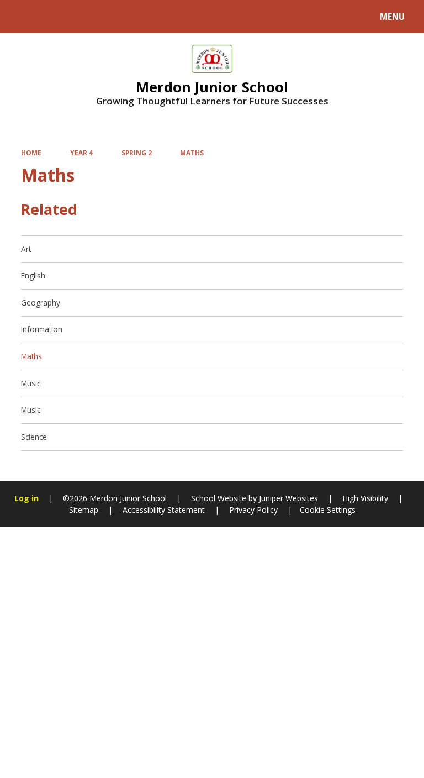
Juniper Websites (287, 498)
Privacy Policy (253, 509)
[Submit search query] (139, 15)
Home (31, 152)
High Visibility (365, 498)
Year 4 (81, 152)
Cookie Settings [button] (328, 509)
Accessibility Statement (164, 509)
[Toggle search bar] (22, 16)
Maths (192, 152)
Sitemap (83, 509)
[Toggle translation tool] (50, 16)
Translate (95, 18)
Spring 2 (136, 152)
